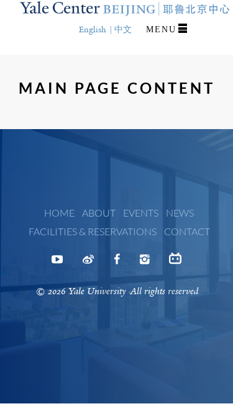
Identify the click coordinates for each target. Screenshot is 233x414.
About (99, 212)
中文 (123, 29)
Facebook (117, 263)
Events (140, 212)
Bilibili (175, 263)
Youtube (57, 263)
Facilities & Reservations (93, 231)
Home (59, 212)
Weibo (88, 263)
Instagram (144, 263)
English (92, 29)
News (180, 212)
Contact (187, 231)
